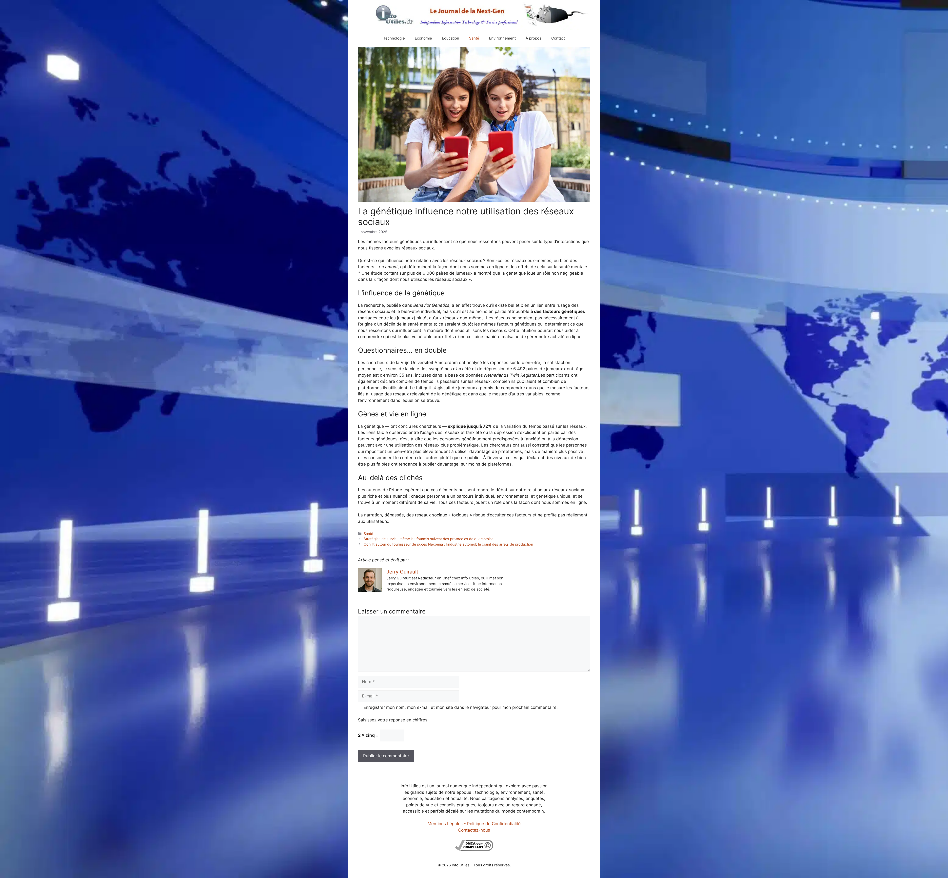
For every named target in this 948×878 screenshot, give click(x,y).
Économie (423, 38)
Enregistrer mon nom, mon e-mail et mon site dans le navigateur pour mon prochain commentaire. (460, 707)
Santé (474, 38)
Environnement (502, 38)
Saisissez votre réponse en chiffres (392, 719)
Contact (558, 38)
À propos (533, 38)
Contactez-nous (474, 830)
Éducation (450, 38)
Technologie (394, 38)
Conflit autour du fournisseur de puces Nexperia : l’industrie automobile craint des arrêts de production (448, 544)
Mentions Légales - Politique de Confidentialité (474, 823)
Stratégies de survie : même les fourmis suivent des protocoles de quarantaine (429, 539)
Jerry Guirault (402, 572)
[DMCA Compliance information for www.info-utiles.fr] (474, 849)
